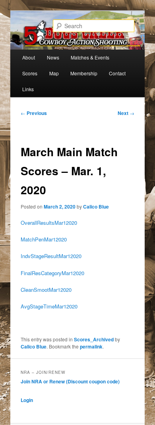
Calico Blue (96, 206)
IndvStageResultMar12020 (51, 256)
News (53, 57)
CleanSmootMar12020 (46, 289)
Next (126, 113)
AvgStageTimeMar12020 (49, 306)
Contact (117, 73)
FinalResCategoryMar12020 (52, 273)
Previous (34, 113)
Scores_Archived (94, 339)
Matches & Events (90, 57)
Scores (29, 73)
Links (28, 89)
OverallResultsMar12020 (49, 222)
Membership (83, 73)
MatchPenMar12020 (44, 239)
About (28, 57)
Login (27, 400)
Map (54, 73)
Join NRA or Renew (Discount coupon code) (70, 381)
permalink (91, 346)
